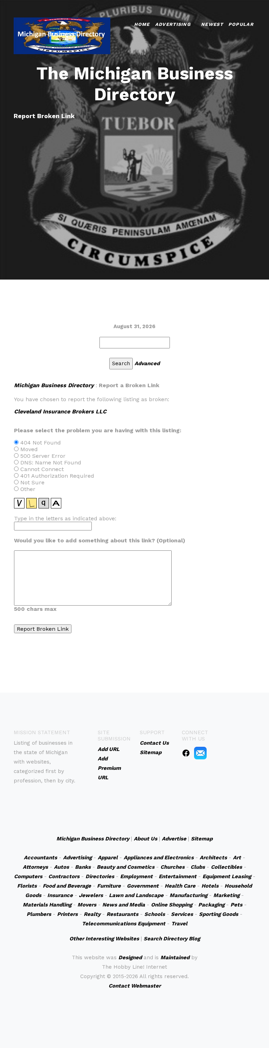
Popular (241, 24)
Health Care (180, 886)
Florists (27, 886)
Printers (67, 914)
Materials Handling (47, 905)
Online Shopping (171, 905)
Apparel (108, 857)
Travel (179, 923)
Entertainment (177, 876)
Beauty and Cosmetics (125, 867)
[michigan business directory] (62, 35)
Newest (212, 24)
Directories (99, 876)
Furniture (109, 886)
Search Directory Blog (172, 938)
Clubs (198, 867)
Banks (83, 867)
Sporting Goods (218, 914)
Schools (154, 914)
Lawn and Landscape (136, 895)
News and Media (123, 905)
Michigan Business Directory (54, 385)
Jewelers (91, 895)
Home (142, 24)
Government (143, 886)
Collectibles (226, 867)
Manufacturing (188, 895)
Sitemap (202, 839)
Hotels (210, 886)
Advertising (173, 24)
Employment (136, 876)
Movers (86, 905)
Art (237, 857)
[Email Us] (200, 753)
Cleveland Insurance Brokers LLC (60, 411)
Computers (28, 876)
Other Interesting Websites (104, 938)
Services (182, 914)
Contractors (64, 876)
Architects (213, 857)
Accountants (40, 857)
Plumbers (39, 914)
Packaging (211, 905)
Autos (61, 867)
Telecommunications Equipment (123, 923)
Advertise (174, 839)
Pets (236, 905)
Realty (92, 914)
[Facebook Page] (186, 753)
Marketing (226, 895)
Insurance (60, 895)
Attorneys (35, 867)
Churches (172, 867)
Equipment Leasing (226, 876)
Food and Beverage (67, 886)
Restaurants (122, 914)
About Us (145, 839)
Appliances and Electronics (159, 857)
